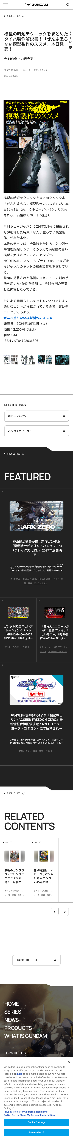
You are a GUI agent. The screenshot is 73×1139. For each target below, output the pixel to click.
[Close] (69, 1062)
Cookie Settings (37, 1122)
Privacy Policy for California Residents (25, 1111)
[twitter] (70, 42)
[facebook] (70, 47)
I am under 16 (36, 1132)
